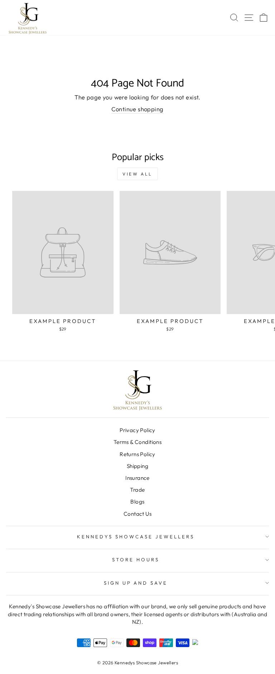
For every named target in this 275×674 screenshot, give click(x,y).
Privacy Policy (137, 430)
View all (137, 174)
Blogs (137, 501)
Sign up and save (136, 583)
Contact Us (137, 513)
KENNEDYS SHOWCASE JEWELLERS (135, 536)
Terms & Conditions (137, 442)
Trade (137, 489)
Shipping (137, 466)
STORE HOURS (135, 559)
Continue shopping (137, 109)
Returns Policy (137, 454)
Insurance (137, 477)
